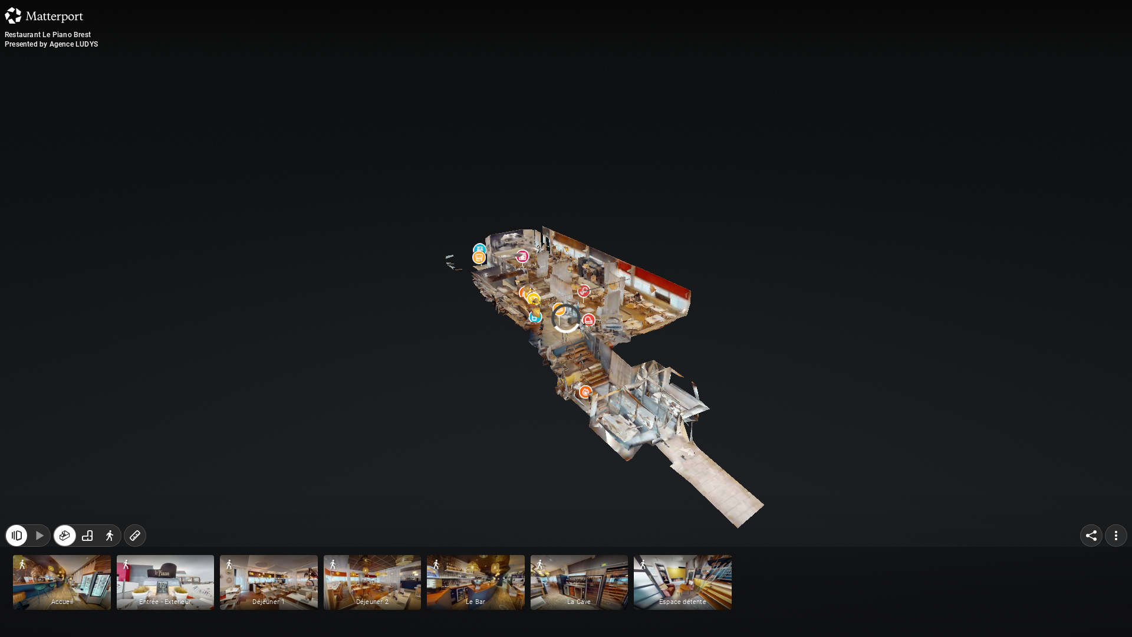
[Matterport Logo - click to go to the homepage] (43, 15)
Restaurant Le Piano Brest (48, 35)
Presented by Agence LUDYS (51, 44)
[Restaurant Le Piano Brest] (566, 318)
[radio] (65, 612)
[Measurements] (135, 612)
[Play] (39, 612)
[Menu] (1116, 612)
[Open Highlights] (16, 612)
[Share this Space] (1091, 612)
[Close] (710, 102)
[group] (87, 612)
